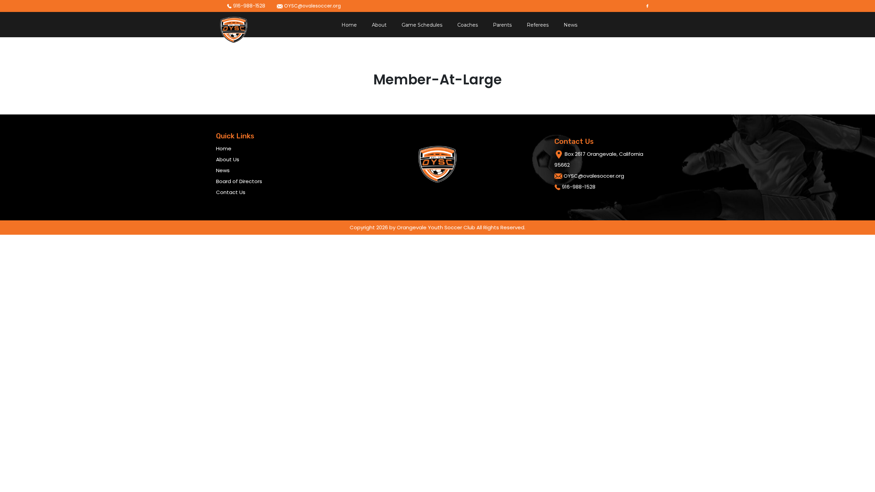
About (379, 25)
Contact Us (230, 192)
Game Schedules (422, 25)
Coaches (467, 25)
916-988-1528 (248, 5)
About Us (227, 159)
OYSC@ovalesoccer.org (312, 5)
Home (349, 25)
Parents (502, 25)
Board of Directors (239, 181)
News (570, 25)
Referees (538, 25)
